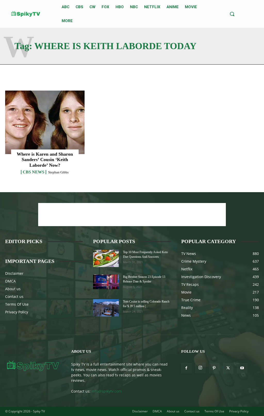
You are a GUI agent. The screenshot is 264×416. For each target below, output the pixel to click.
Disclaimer (14, 273)
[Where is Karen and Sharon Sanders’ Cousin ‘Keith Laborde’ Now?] (45, 122)
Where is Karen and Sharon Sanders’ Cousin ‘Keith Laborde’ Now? (45, 160)
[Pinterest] (214, 368)
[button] (232, 14)
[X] (228, 368)
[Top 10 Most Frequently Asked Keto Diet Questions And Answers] (106, 258)
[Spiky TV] (25, 14)
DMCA (10, 281)
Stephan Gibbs (58, 172)
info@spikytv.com (107, 391)
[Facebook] (186, 368)
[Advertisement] (132, 214)
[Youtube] (242, 368)
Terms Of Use (17, 304)
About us (13, 288)
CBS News (33, 172)
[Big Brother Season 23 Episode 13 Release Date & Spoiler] (106, 282)
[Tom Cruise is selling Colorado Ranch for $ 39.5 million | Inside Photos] (106, 307)
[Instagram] (200, 368)
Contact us (14, 296)
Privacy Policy (16, 311)
